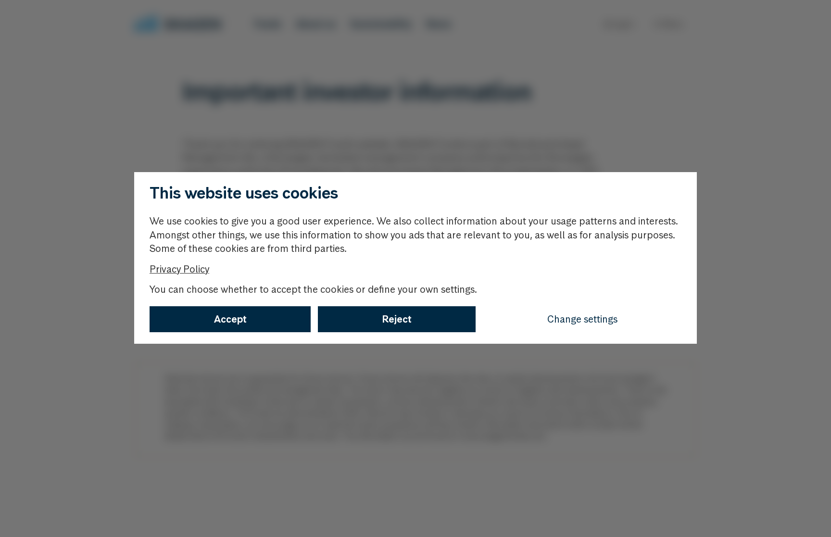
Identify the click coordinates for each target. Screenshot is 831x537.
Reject (397, 319)
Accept (230, 319)
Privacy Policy (179, 269)
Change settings (582, 319)
